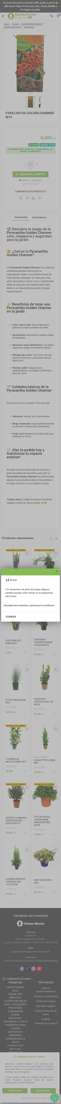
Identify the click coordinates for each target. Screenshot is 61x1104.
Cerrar (11, 616)
